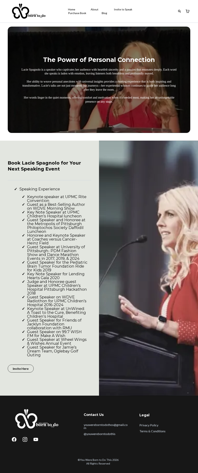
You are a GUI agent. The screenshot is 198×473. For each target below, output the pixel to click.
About (94, 9)
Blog (104, 13)
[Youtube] (35, 439)
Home (71, 9)
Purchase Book (77, 13)
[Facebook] (14, 439)
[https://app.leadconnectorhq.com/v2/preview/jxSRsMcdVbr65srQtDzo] (28, 11)
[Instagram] (25, 439)
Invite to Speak (123, 9)
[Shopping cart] (187, 11)
